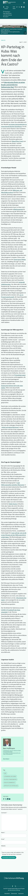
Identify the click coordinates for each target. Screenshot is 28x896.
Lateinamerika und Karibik (10, 776)
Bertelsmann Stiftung (15, 890)
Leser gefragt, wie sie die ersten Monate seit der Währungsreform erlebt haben (13, 535)
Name (3, 832)
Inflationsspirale (18, 209)
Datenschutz (14, 893)
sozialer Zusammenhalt (9, 782)
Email (3, 839)
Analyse (3, 40)
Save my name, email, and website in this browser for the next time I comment (13, 853)
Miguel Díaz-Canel (17, 141)
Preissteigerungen (20, 375)
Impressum (20, 893)
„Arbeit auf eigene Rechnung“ (10, 427)
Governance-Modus (20, 259)
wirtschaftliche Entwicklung (11, 785)
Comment (4, 813)
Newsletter (7, 893)
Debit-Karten (13, 504)
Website (3, 846)
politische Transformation (10, 779)
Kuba (5, 773)
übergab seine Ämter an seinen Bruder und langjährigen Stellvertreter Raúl (13, 84)
